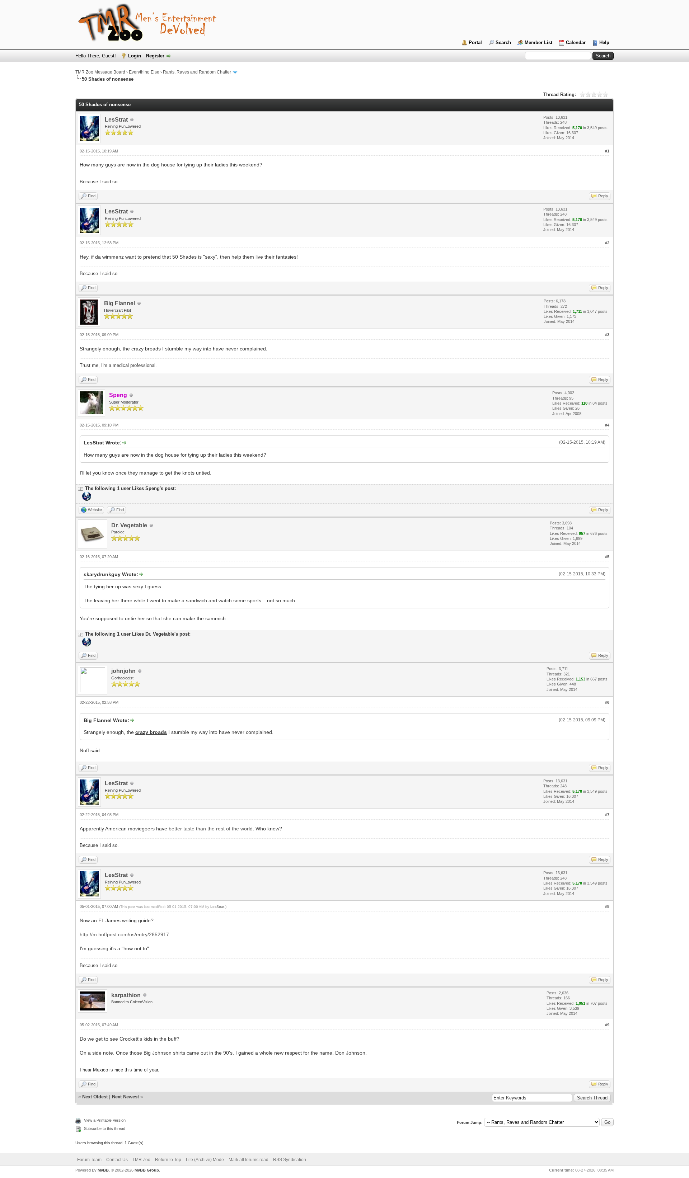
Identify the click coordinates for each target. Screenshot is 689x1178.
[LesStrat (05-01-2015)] (86, 499)
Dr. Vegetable (129, 525)
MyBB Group (147, 1170)
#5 (607, 557)
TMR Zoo (141, 1159)
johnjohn (123, 671)
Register (155, 55)
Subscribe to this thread (104, 1128)
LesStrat (116, 120)
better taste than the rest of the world (211, 828)
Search (503, 42)
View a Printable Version (105, 1120)
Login (134, 55)
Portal (475, 42)
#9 (607, 1025)
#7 (607, 814)
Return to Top (168, 1159)
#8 (607, 906)
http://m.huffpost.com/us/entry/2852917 (124, 934)
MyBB (103, 1170)
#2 (607, 243)
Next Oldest (95, 1096)
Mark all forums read (248, 1159)
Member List (538, 42)
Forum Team (89, 1159)
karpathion (126, 995)
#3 (607, 335)
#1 (607, 151)
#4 (607, 425)
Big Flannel (119, 303)
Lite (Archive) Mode (205, 1159)
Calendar (576, 42)
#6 (607, 702)
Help (604, 42)
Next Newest (125, 1096)
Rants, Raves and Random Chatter (197, 72)
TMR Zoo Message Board (100, 72)
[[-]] (81, 488)
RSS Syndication (289, 1159)
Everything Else (144, 72)
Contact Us (117, 1159)
